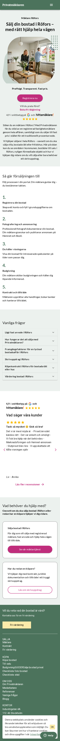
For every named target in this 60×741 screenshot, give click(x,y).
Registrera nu (30, 98)
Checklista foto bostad (14, 671)
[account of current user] (51, 5)
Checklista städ (10, 674)
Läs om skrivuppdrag (30, 589)
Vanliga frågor (10, 695)
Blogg (5, 698)
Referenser (8, 691)
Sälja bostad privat (33, 667)
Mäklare (6, 642)
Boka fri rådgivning (30, 109)
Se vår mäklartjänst (30, 549)
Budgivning (8, 667)
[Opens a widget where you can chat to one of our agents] (48, 735)
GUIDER (19, 667)
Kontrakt (7, 646)
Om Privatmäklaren (12, 684)
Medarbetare (9, 687)
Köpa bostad (9, 660)
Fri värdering (9, 649)
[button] (30, 332)
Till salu (6, 663)
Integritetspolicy (39, 734)
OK (52, 727)
